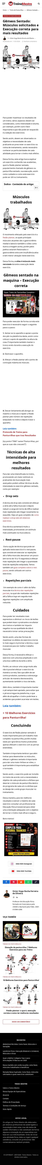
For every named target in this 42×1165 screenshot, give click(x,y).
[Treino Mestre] (21, 3)
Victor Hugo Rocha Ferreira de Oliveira (22, 38)
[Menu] (3, 3)
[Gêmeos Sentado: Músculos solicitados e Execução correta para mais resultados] (21, 58)
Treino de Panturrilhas (12, 16)
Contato (6, 1098)
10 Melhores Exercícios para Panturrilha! (21, 980)
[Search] (38, 3)
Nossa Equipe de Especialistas (14, 1091)
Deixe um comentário (21, 1022)
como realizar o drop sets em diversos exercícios (21, 518)
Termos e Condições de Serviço (14, 1106)
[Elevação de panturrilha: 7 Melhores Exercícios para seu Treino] (21, 931)
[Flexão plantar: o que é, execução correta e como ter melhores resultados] (21, 994)
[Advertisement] (21, 94)
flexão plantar (9, 237)
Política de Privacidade (11, 1102)
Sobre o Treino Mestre (11, 1088)
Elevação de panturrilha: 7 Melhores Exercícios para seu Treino (21, 948)
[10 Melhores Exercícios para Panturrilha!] (21, 964)
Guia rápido (7, 1109)
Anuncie (6, 1095)
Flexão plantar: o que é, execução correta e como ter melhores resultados (21, 1011)
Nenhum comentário (30, 41)
